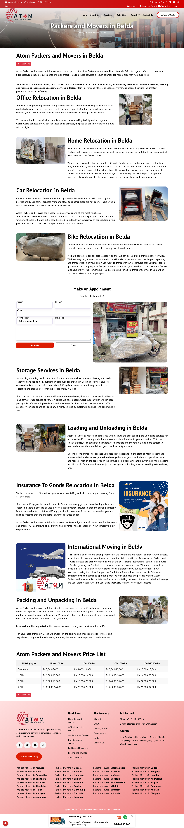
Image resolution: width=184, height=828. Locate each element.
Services (108, 15)
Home (84, 15)
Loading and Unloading (78, 752)
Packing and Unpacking (78, 748)
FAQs (96, 738)
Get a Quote (169, 14)
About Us (94, 15)
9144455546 (45, 2)
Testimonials (100, 733)
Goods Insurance (75, 757)
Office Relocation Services (76, 729)
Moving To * (60, 318)
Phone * (58, 302)
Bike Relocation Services (75, 742)
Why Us (97, 723)
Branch (134, 15)
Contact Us (147, 15)
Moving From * (23, 318)
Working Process (101, 728)
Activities (121, 15)
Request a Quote (24, 64)
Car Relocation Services (78, 735)
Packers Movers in (30, 767)
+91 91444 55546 (135, 719)
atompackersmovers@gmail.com (21, 2)
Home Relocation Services (76, 721)
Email (19, 310)
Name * (20, 302)
